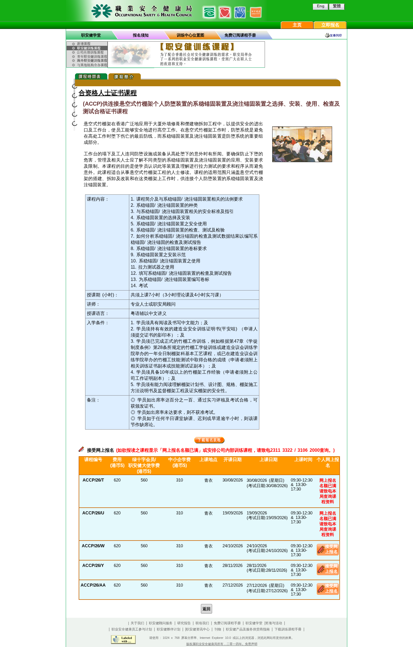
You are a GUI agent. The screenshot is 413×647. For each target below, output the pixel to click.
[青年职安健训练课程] (87, 56)
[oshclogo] (166, 10)
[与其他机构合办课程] (87, 65)
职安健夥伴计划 (168, 629)
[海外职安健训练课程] (87, 60)
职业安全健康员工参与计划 (132, 629)
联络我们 (202, 623)
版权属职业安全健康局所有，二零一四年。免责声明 (221, 644)
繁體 (337, 6)
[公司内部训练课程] (87, 52)
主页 (297, 24)
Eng (320, 6)
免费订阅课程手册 (240, 35)
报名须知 (141, 35)
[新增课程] (87, 43)
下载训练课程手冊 (287, 629)
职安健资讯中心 (198, 629)
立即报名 (330, 24)
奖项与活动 (273, 623)
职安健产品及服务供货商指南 (248, 629)
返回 (206, 609)
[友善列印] (335, 35)
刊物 (217, 629)
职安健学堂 (91, 35)
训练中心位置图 (190, 35)
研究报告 (184, 623)
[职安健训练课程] (87, 48)
